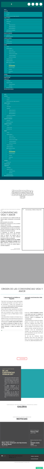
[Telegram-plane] (40, 4)
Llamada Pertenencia (12, 84)
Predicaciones (11, 71)
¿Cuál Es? (7, 46)
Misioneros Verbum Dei (12, 110)
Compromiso (10, 172)
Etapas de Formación (9, 82)
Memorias (7, 14)
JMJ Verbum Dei (8, 162)
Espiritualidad (7, 77)
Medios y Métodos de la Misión (10, 62)
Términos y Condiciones (35, 456)
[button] (22, 91)
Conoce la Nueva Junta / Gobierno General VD (12, 16)
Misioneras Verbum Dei (12, 26)
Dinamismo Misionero (9, 48)
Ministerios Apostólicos (9, 60)
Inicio (5, 9)
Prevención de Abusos (9, 89)
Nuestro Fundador (8, 33)
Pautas (9, 72)
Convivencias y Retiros (12, 65)
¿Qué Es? (7, 19)
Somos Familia (7, 17)
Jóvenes (6, 74)
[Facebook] (29, 4)
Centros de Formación (9, 87)
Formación (6, 165)
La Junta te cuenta (9, 41)
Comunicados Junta (9, 43)
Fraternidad (8, 23)
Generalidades (8, 80)
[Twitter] (36, 4)
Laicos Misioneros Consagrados (11, 115)
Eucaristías (10, 69)
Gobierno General (8, 38)
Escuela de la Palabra (12, 67)
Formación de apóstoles (12, 55)
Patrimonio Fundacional (9, 36)
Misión (5, 44)
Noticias (6, 11)
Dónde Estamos (8, 21)
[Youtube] (33, 4)
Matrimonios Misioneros (12, 28)
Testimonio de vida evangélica (13, 53)
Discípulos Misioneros (9, 31)
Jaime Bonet (8, 120)
